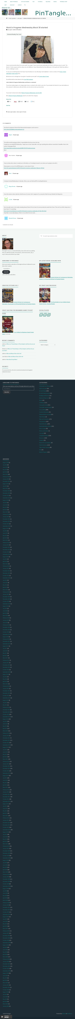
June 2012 (5, 780)
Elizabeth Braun (12, 218)
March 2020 (5, 615)
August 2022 (6, 556)
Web (40, 449)
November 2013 (6, 740)
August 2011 (6, 804)
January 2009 (6, 876)
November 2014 (6, 712)
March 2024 (5, 512)
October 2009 (6, 855)
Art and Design (42, 391)
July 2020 (5, 608)
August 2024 (6, 500)
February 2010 (6, 846)
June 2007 (5, 921)
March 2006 (5, 956)
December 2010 (6, 822)
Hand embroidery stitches (45, 426)
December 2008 (6, 879)
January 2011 (6, 820)
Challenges (41, 402)
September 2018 (6, 634)
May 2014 (5, 726)
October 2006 (6, 940)
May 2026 (5, 469)
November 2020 (6, 599)
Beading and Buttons (44, 395)
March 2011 (5, 815)
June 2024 (5, 505)
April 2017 (5, 655)
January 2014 (6, 735)
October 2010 (6, 827)
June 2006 (5, 949)
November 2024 (6, 493)
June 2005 (5, 975)
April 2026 (5, 472)
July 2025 (5, 486)
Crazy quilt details (43, 405)
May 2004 (5, 999)
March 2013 (5, 759)
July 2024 (5, 502)
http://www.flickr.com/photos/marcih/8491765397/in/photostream (19, 148)
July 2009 (5, 862)
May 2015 (5, 705)
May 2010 (5, 839)
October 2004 (6, 989)
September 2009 (6, 858)
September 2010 (6, 829)
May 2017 (5, 653)
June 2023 (5, 533)
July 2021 (5, 580)
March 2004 (5, 1004)
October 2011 (6, 799)
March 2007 (5, 928)
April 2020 (5, 613)
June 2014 (5, 723)
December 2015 (6, 691)
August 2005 (6, 973)
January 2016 (6, 688)
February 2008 (6, 902)
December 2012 (6, 766)
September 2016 (6, 672)
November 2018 (6, 629)
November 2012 (6, 768)
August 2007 (6, 916)
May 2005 (5, 978)
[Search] (25, 5)
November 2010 (6, 825)
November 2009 (6, 853)
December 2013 (6, 738)
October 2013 (6, 742)
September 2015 (6, 698)
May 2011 (5, 811)
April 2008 (5, 898)
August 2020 (6, 606)
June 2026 (5, 467)
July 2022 (5, 559)
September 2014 (6, 716)
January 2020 (6, 620)
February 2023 (6, 542)
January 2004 (6, 1006)
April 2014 (5, 728)
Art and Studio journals (44, 393)
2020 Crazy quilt (43, 388)
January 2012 (6, 792)
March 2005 (5, 982)
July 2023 (5, 531)
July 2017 (5, 648)
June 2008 (5, 893)
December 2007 (6, 907)
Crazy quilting (12, 18)
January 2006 (6, 961)
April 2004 (5, 1001)
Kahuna (64, 1013)
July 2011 (5, 806)
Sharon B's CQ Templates (45, 442)
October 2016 (6, 669)
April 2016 (5, 681)
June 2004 (5, 996)
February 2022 (6, 566)
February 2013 (6, 761)
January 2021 (6, 594)
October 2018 (6, 632)
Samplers (41, 440)
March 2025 (5, 488)
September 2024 (6, 498)
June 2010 (5, 836)
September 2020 (6, 603)
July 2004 (5, 994)
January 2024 (6, 516)
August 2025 (6, 483)
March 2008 (5, 900)
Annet (10, 173)
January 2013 (6, 764)
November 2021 (6, 573)
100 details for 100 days (44, 386)
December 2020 (6, 596)
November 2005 (6, 966)
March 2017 (5, 658)
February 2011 (6, 818)
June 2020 (5, 611)
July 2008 (5, 891)
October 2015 (6, 695)
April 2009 (5, 869)
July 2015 (5, 702)
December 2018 (6, 627)
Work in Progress (17, 29)
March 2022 (5, 563)
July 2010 (5, 834)
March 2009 (5, 872)
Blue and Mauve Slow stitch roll (14, 353)
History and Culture (43, 431)
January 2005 (6, 985)
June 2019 (5, 622)
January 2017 (6, 662)
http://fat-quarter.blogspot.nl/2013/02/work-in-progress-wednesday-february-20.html (24, 168)
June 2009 (5, 865)
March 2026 (5, 474)
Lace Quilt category (28, 79)
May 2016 (5, 679)
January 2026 (6, 479)
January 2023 (6, 545)
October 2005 (6, 968)
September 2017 (6, 643)
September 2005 (6, 971)
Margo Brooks (12, 186)
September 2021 (6, 578)
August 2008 (6, 888)
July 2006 (5, 947)
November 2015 (6, 693)
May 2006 (5, 952)
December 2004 (6, 987)
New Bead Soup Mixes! (12, 359)
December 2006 (6, 935)
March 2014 (5, 731)
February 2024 (6, 514)
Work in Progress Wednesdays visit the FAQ (32, 93)
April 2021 (5, 587)
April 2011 (5, 813)
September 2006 (6, 942)
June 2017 (5, 651)
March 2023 (5, 540)
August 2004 (6, 992)
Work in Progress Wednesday (16, 95)
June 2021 (5, 582)
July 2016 (5, 676)
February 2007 (6, 931)
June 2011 (5, 808)
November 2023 (6, 521)
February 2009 (6, 874)
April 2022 (5, 561)
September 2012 (6, 773)
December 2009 (6, 851)
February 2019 (6, 625)
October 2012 (6, 771)
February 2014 (6, 733)
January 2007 (6, 933)
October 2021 (6, 575)
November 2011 (6, 796)
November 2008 (6, 881)
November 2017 (6, 641)
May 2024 (5, 507)
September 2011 (6, 801)
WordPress (69, 1013)
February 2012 (6, 789)
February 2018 (6, 639)
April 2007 (5, 926)
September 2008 (6, 886)
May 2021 (5, 585)
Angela (10, 134)
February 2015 (6, 707)
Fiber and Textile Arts (44, 419)
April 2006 (5, 954)
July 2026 (5, 465)
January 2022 (6, 568)
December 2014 (6, 709)
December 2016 (6, 665)
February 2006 (6, 959)
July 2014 (5, 721)
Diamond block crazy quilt (45, 414)
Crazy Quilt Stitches (21, 112)
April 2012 (5, 785)
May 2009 (5, 867)
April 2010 (5, 841)
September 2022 (6, 554)
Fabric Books (42, 416)
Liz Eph (10, 199)
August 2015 (6, 700)
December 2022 (6, 547)
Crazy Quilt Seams (11, 112)
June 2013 (5, 752)
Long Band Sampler (43, 435)
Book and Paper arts (44, 398)
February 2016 (6, 686)
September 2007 (6, 914)
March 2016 (5, 683)
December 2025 (6, 481)
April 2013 (5, 756)
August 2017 (6, 646)
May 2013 (5, 754)
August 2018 (6, 636)
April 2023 (5, 538)
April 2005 (5, 980)
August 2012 (6, 775)
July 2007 (5, 919)
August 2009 (6, 860)
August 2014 (6, 719)
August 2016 (6, 674)
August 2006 (6, 945)
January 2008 (6, 905)
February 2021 (6, 592)
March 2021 (5, 589)
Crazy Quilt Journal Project (45, 407)
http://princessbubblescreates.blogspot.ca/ (14, 129)
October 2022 (6, 552)
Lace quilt (19, 18)
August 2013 (6, 747)
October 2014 (6, 714)
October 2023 (6, 523)
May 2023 (5, 535)
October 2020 (6, 601)
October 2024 (6, 495)
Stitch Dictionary (43, 445)
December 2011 (6, 794)
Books (40, 400)
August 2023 (6, 528)
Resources (41, 438)
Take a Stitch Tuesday (44, 447)
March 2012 (5, 787)
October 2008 (6, 884)
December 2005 (6, 964)
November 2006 (6, 938)
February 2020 (6, 618)
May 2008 (5, 895)
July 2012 (5, 778)
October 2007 (6, 912)
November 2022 (6, 549)
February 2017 (6, 660)
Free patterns (42, 421)
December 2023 (6, 519)
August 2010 (6, 832)
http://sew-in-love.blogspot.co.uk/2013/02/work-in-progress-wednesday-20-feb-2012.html (25, 211)
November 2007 (6, 909)
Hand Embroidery (43, 424)
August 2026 (6, 462)
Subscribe (6, 272)
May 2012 (5, 782)
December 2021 (6, 570)
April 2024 (5, 509)
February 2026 (6, 476)
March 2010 (5, 843)
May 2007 (5, 924)
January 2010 (6, 848)
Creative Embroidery (44, 412)
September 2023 (6, 526)
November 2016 (6, 667)
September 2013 (6, 745)
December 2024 (6, 490)
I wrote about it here (44, 76)
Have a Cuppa (42, 428)
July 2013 (5, 749)
